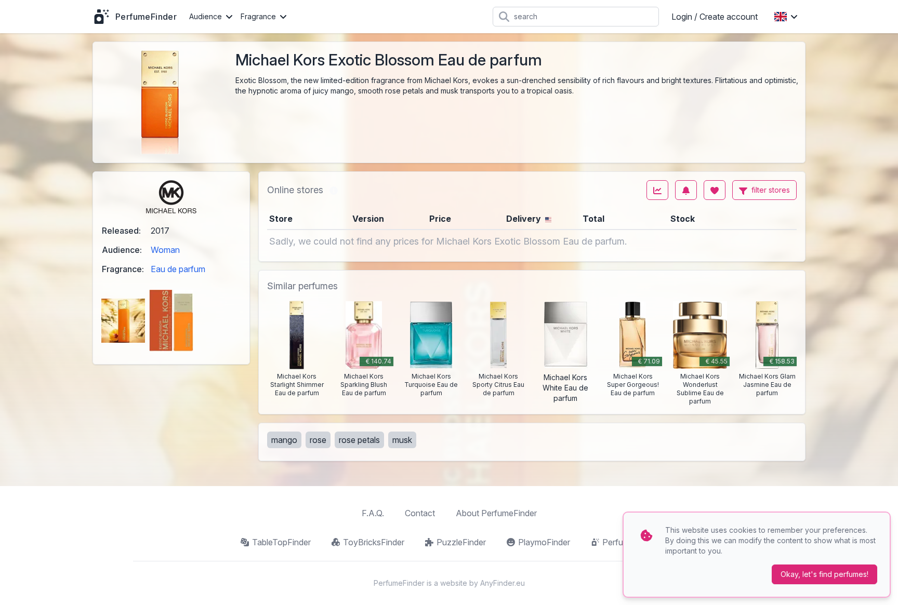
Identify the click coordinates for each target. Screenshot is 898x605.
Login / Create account (714, 16)
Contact (420, 513)
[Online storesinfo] (333, 190)
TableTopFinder (281, 542)
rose (318, 440)
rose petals (359, 440)
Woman (165, 250)
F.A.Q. (373, 513)
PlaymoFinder (544, 542)
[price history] (657, 190)
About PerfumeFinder (496, 513)
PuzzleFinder (461, 542)
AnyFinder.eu (502, 583)
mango (284, 440)
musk (402, 440)
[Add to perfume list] (714, 190)
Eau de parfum (178, 269)
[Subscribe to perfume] (686, 190)
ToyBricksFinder (373, 542)
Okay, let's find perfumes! (824, 574)
